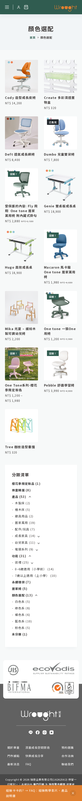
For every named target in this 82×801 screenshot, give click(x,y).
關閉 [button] (73, 793)
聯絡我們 (68, 764)
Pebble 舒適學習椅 (59, 385)
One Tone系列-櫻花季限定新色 (21, 387)
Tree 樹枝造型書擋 (20, 446)
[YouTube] (52, 732)
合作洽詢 (68, 756)
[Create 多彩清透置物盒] (60, 76)
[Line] (31, 732)
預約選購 (68, 747)
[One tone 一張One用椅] (60, 307)
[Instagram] (45, 732)
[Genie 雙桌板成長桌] (60, 184)
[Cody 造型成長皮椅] (21, 76)
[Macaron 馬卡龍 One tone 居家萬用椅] (60, 246)
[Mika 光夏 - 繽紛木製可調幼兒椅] (21, 307)
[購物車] (26, 7)
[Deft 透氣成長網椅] (21, 132)
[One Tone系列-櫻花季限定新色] (21, 363)
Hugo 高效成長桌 (19, 267)
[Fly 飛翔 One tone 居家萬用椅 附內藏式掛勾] (21, 184)
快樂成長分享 (34, 756)
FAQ (28, 764)
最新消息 (13, 764)
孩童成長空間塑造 (37, 747)
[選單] (7, 7)
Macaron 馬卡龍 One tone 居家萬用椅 (60, 272)
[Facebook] (38, 732)
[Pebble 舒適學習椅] (60, 363)
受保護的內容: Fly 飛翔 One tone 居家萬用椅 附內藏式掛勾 (21, 211)
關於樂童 (13, 747)
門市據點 (13, 756)
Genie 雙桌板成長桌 (60, 206)
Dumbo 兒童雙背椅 (59, 154)
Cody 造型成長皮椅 (20, 97)
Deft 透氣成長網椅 (20, 154)
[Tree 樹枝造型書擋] (21, 425)
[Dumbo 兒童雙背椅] (60, 132)
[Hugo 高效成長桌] (21, 246)
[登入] (18, 7)
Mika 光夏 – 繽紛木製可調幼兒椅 (20, 331)
